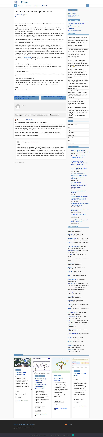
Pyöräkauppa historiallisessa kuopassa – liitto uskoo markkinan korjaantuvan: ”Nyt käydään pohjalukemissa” (79, 176)
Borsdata (70, 25)
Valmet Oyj (70, 304)
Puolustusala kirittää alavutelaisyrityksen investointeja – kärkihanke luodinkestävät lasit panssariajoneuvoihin (79, 185)
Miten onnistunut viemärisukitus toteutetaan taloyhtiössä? (78, 156)
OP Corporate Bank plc (73, 333)
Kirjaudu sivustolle (72, 13)
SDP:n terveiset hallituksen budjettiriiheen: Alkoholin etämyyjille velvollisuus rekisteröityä (79, 162)
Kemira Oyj (70, 337)
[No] (101, 435)
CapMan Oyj (70, 345)
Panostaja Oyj (71, 267)
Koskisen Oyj (71, 263)
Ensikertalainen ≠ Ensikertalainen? (20, 373)
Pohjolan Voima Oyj (72, 329)
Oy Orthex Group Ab (72, 312)
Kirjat (69, 130)
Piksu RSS (70, 424)
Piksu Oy (16, 424)
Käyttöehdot (26, 424)
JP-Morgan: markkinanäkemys (75, 27)
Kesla (69, 275)
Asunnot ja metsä (72, 125)
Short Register (71, 28)
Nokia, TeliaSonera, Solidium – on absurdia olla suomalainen (53, 97)
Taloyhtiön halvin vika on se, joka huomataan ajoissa (78, 215)
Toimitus (20, 424)
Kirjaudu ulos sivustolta (73, 15)
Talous (69, 140)
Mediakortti (32, 424)
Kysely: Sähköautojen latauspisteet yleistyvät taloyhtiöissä (79, 220)
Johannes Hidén (25, 400)
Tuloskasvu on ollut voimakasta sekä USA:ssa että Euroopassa (77, 101)
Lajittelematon (71, 132)
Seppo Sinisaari (64, 408)
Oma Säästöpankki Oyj (73, 251)
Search (87, 5)
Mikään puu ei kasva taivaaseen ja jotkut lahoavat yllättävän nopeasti (25, 97)
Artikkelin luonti (71, 17)
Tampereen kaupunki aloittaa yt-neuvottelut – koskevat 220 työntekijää (80, 151)
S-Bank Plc (70, 255)
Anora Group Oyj (71, 284)
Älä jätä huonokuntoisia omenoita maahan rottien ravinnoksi (79, 169)
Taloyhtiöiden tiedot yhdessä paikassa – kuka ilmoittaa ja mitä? (80, 204)
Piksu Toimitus (44, 414)
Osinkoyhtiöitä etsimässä (58, 379)
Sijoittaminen (71, 138)
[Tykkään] (15, 17)
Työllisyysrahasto (72, 238)
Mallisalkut (28, 6)
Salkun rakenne (71, 135)
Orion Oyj (70, 242)
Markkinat (44, 6)
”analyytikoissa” (27, 57)
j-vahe (26, 14)
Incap (69, 259)
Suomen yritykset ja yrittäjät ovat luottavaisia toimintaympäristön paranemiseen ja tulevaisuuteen (40, 384)
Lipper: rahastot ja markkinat (74, 30)
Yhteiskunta (71, 143)
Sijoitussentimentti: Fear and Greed (76, 24)
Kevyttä (70, 127)
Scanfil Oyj (70, 292)
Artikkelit (20, 6)
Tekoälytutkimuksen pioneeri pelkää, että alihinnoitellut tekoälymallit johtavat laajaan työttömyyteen (79, 198)
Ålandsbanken (71, 288)
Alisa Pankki (70, 230)
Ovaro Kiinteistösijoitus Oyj (74, 246)
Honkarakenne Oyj (72, 279)
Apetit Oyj (70, 271)
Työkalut (36, 6)
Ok (72, 435)
